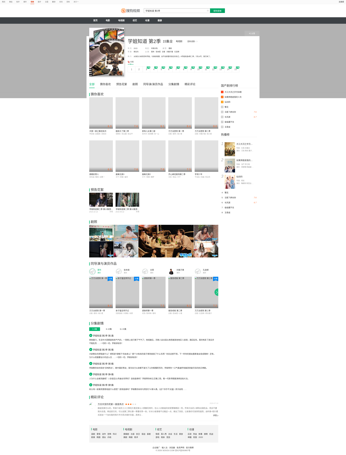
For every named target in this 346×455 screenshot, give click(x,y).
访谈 (170, 434)
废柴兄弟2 (146, 174)
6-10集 (109, 329)
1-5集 (94, 329)
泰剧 (149, 434)
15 (235, 69)
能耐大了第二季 (122, 131)
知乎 (18, 2)
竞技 (168, 437)
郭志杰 (136, 52)
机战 (211, 434)
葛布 (152, 52)
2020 (201, 437)
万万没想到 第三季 (202, 310)
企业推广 (156, 448)
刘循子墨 (170, 52)
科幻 (115, 434)
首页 (95, 20)
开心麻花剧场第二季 (176, 174)
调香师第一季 (147, 310)
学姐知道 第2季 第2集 (103, 349)
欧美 (93, 437)
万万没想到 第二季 (202, 131)
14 (228, 69)
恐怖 (109, 434)
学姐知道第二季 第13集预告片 (102, 209)
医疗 (39, 2)
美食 (181, 434)
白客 (163, 52)
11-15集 (123, 329)
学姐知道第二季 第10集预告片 (128, 209)
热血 (195, 434)
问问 (61, 2)
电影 (108, 20)
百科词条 (191, 41)
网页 (3, 2)
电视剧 (121, 20)
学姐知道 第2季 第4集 (103, 374)
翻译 (53, 2)
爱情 (98, 434)
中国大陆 (154, 48)
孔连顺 (176, 52)
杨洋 (136, 437)
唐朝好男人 (94, 174)
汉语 (46, 2)
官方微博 (190, 448)
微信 (10, 2)
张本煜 (158, 52)
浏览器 (172, 448)
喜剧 (170, 48)
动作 (104, 434)
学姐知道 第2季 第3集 (103, 363)
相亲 (163, 437)
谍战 (143, 434)
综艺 (135, 20)
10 (198, 69)
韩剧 (131, 437)
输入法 (164, 448)
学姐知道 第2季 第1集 (103, 335)
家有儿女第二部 (148, 131)
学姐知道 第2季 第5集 (103, 385)
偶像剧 (126, 434)
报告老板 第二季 (175, 310)
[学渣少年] (206, 156)
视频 (32, 2)
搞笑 (206, 434)
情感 (157, 434)
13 (220, 69)
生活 (175, 434)
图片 (25, 2)
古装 (132, 434)
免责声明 (180, 448)
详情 (215, 415)
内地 (109, 437)
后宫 (190, 434)
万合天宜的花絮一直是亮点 (111, 404)
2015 (135, 48)
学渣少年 (198, 174)
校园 (195, 437)
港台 (104, 437)
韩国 (98, 437)
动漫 (147, 20)
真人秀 (164, 434)
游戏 (157, 437)
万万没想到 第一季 (176, 131)
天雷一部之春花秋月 (97, 131)
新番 (200, 434)
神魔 (190, 437)
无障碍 (341, 2)
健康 (160, 20)
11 (206, 69)
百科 (68, 2)
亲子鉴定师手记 (122, 310)
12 (213, 69)
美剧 (125, 437)
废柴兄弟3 (120, 174)
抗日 (138, 434)
